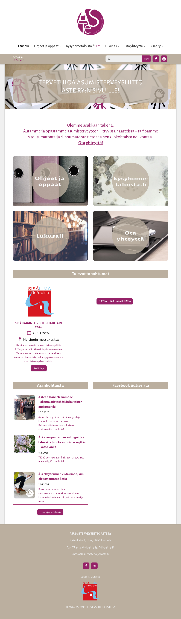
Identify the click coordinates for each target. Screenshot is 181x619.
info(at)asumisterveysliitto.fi (90, 554)
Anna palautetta (90, 577)
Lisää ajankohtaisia (50, 512)
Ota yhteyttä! (90, 142)
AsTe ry (155, 46)
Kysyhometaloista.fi (80, 46)
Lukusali (111, 46)
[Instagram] (164, 58)
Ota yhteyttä (134, 46)
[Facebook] (156, 58)
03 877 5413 (19, 60)
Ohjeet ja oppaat (46, 46)
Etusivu (23, 46)
